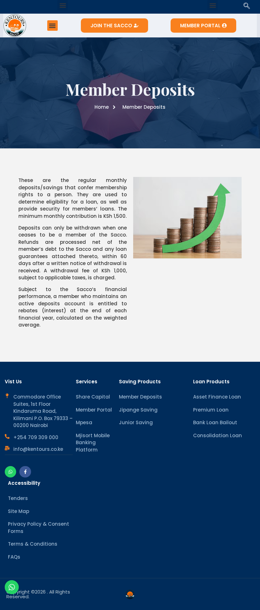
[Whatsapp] (10, 471)
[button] (62, 5)
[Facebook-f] (25, 471)
